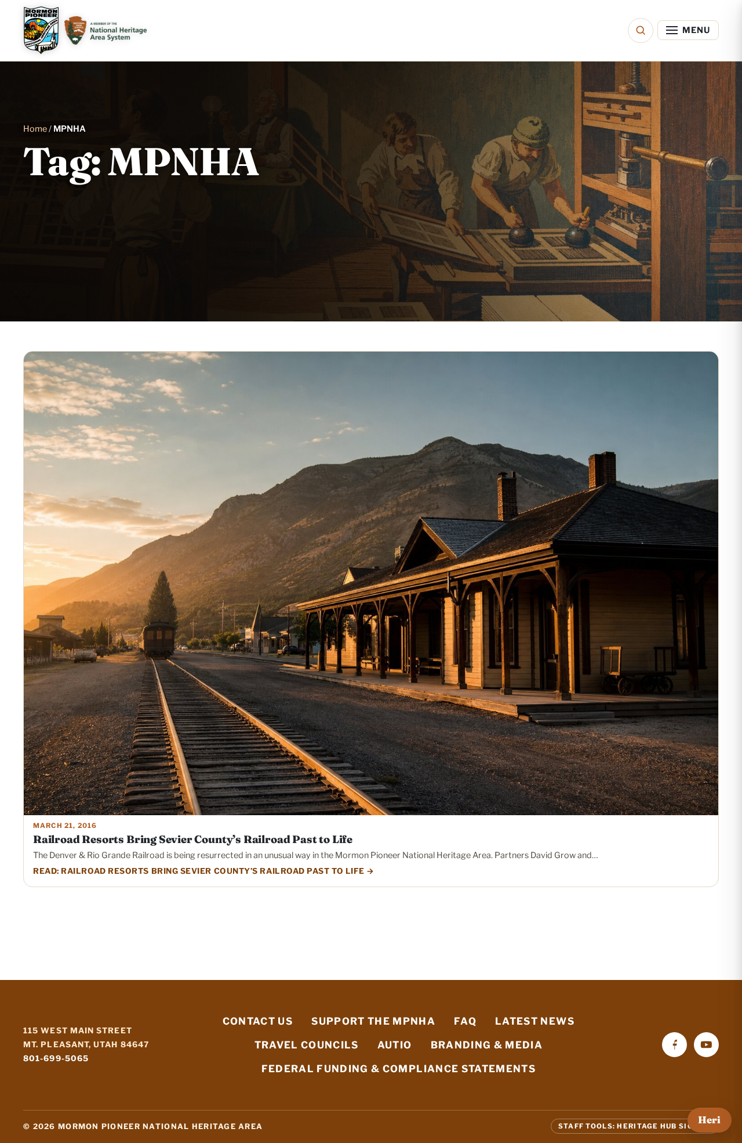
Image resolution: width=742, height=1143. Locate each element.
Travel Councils (306, 1045)
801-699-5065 (56, 1058)
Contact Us (258, 1021)
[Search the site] (640, 30)
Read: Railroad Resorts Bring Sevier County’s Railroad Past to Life (199, 871)
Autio (394, 1045)
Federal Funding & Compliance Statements (398, 1069)
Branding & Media (487, 1045)
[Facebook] (674, 1044)
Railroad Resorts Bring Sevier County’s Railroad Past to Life (192, 839)
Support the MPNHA (373, 1021)
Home (35, 129)
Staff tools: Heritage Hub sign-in (634, 1126)
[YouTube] (706, 1044)
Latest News (534, 1021)
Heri (709, 1120)
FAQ (465, 1021)
